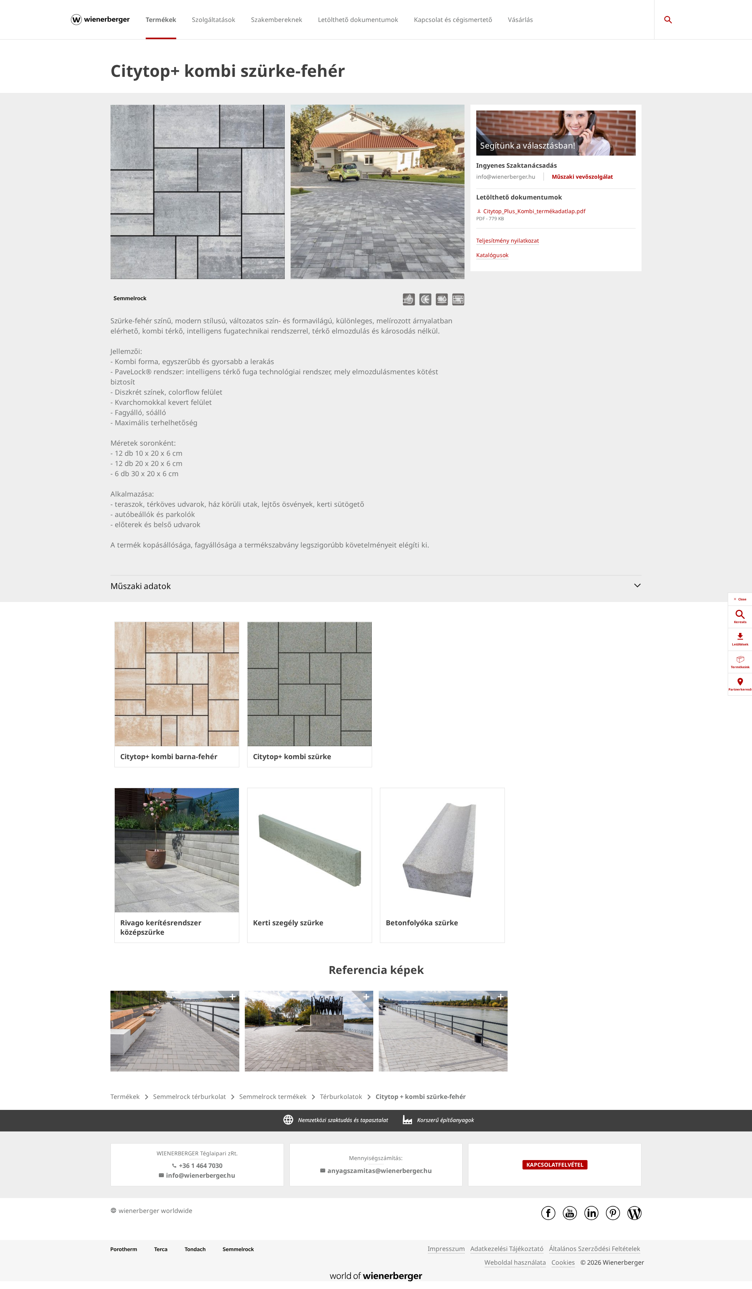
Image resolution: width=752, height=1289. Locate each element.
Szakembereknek (276, 19)
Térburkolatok (341, 1096)
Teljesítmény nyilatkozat (507, 240)
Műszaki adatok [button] (140, 585)
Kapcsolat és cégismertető (453, 19)
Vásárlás (520, 19)
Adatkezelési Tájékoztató (507, 1248)
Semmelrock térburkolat (189, 1096)
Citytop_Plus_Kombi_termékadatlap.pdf (534, 211)
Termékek (161, 19)
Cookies (563, 1262)
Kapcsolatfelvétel (555, 1164)
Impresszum (446, 1248)
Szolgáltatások (213, 19)
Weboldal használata (515, 1262)
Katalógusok (492, 255)
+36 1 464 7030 (200, 1165)
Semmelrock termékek (273, 1096)
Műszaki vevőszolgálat (582, 176)
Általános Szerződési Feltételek (594, 1248)
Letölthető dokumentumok (358, 19)
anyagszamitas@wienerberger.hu (379, 1170)
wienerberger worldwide (155, 1210)
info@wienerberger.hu (505, 176)
